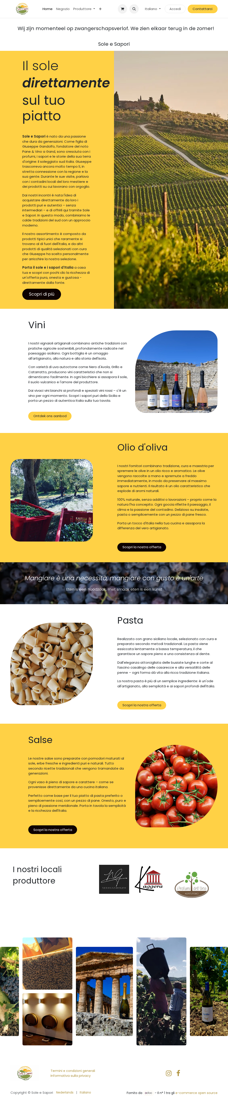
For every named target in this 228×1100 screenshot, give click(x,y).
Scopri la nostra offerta (141, 547)
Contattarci (202, 8)
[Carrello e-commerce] (122, 9)
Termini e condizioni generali (73, 1071)
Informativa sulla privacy (71, 1075)
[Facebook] (178, 1073)
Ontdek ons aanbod (50, 416)
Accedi (175, 8)
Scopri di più (41, 294)
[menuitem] (47, 9)
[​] (169, 1073)
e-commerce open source (196, 1093)
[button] (134, 9)
